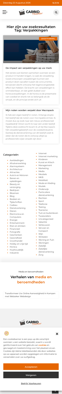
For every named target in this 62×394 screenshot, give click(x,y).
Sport (41, 201)
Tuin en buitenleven (48, 213)
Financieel (15, 229)
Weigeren (31, 375)
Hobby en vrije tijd (19, 244)
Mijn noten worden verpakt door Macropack (30, 110)
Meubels (43, 174)
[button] (57, 334)
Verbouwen (44, 225)
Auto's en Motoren (19, 175)
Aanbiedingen (17, 160)
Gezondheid (16, 238)
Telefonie (43, 204)
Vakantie (43, 222)
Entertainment (17, 223)
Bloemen (14, 193)
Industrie (14, 253)
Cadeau (13, 205)
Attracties (15, 172)
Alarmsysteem (17, 166)
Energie (13, 220)
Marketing (44, 168)
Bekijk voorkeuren (31, 383)
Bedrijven (14, 190)
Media (41, 171)
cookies (42, 345)
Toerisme (43, 210)
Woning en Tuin (46, 240)
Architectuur (16, 169)
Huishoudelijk (16, 250)
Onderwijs (44, 189)
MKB (41, 177)
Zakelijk (42, 246)
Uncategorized (46, 219)
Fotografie (15, 232)
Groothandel (16, 241)
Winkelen (43, 237)
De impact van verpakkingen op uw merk (29, 68)
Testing (42, 207)
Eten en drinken (17, 226)
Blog (12, 196)
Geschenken (16, 235)
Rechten (43, 198)
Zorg (41, 254)
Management (45, 165)
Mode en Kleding (47, 183)
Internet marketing (48, 156)
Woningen (44, 243)
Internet (43, 153)
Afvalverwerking (18, 163)
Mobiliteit (43, 180)
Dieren (13, 211)
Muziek (42, 186)
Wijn (41, 234)
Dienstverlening (17, 208)
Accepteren (31, 367)
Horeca (13, 247)
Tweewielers (45, 216)
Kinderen (43, 159)
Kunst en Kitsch (46, 162)
